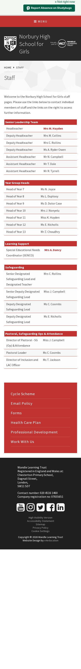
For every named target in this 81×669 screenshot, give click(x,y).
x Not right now (65, 1)
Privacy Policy (40, 527)
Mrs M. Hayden (53, 128)
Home (7, 67)
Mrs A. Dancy (52, 250)
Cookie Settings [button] (40, 531)
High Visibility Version (40, 517)
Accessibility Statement (40, 521)
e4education (51, 540)
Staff (20, 67)
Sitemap (40, 524)
